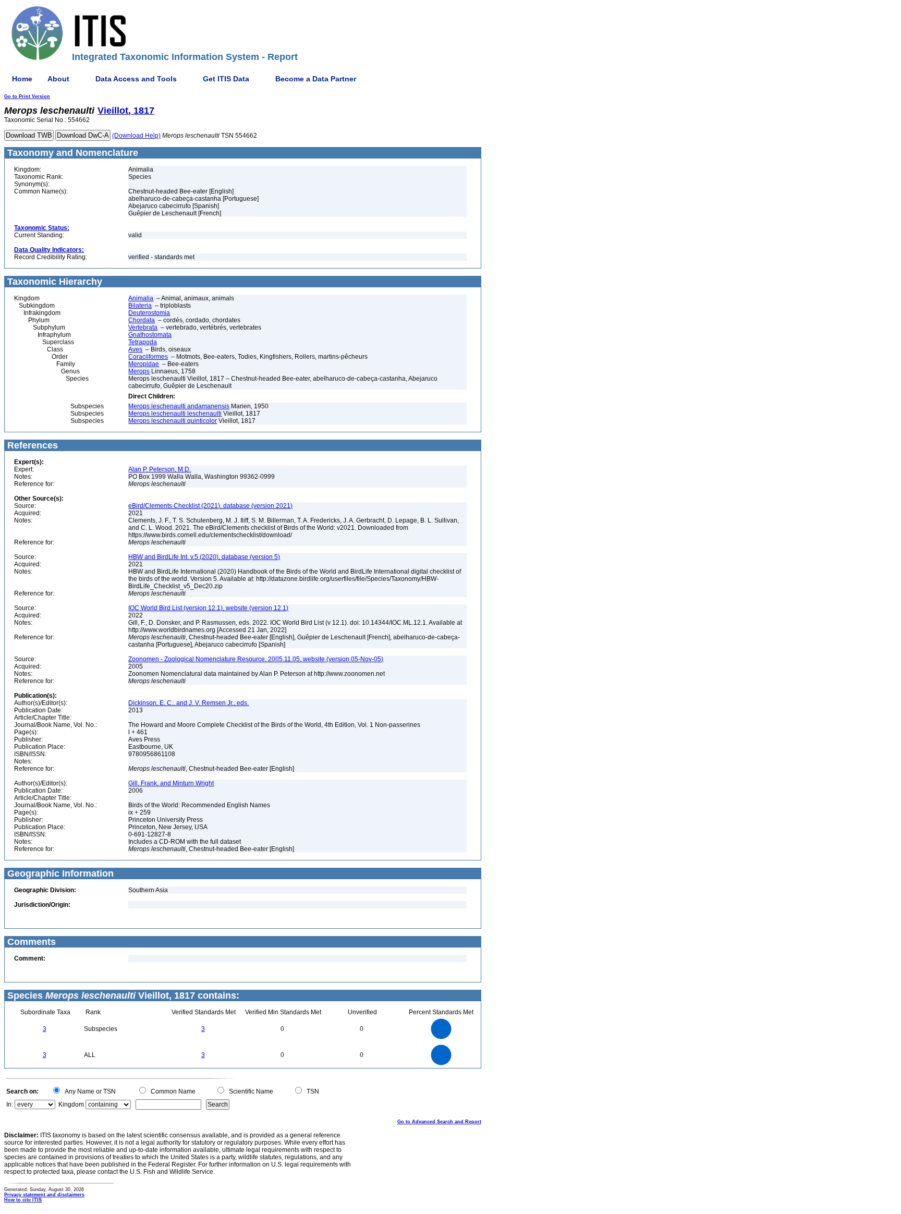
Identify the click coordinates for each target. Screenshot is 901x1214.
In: (9, 1104)
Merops (139, 371)
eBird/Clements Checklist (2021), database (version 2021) (210, 505)
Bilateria (140, 305)
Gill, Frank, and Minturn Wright (171, 783)
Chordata (141, 320)
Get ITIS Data (226, 79)
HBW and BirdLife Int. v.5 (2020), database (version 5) (204, 557)
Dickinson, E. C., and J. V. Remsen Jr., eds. (188, 703)
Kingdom (71, 1104)
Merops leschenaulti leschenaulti (175, 413)
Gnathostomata (150, 334)
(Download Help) (136, 135)
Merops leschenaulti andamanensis (178, 406)
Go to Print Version (27, 96)
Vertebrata (142, 327)
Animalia (140, 298)
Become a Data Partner (315, 79)
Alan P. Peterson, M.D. (159, 469)
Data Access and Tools (136, 79)
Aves (135, 349)
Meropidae (143, 364)
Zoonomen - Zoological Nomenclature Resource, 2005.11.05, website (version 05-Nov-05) (255, 659)
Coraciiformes (148, 356)
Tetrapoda (142, 342)
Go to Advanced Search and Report (439, 1121)
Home (22, 79)
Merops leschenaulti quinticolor (172, 420)
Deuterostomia (149, 313)
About (58, 79)
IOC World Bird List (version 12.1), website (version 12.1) (208, 608)
